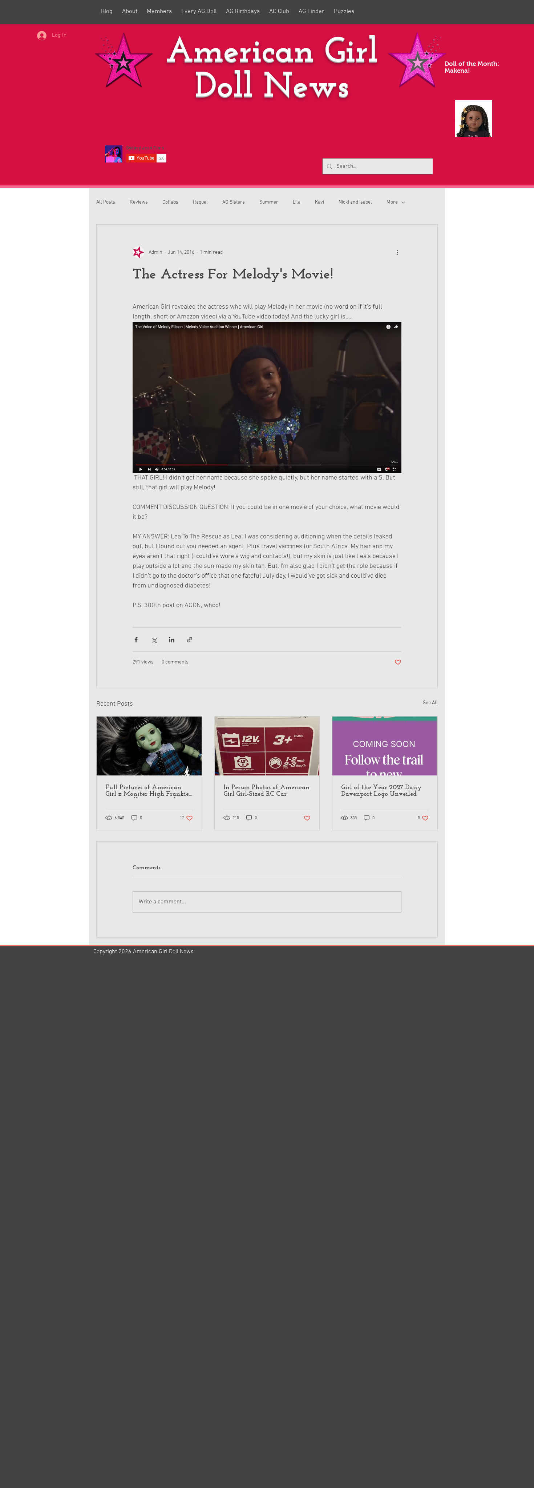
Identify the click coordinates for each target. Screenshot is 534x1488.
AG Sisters (233, 202)
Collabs (170, 202)
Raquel (200, 202)
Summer (268, 202)
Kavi (319, 202)
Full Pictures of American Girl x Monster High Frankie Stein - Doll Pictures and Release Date (147, 791)
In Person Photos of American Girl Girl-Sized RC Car (266, 791)
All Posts (105, 202)
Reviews (139, 202)
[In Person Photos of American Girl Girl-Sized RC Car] (267, 746)
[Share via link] (189, 639)
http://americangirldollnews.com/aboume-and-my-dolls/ (173, 1340)
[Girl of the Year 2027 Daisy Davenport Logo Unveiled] (384, 746)
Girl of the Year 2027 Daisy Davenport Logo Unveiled (381, 791)
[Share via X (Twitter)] (153, 639)
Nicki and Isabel (355, 202)
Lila (296, 202)
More (392, 202)
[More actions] (397, 252)
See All (430, 703)
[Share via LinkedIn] (171, 639)
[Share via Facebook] (136, 639)
